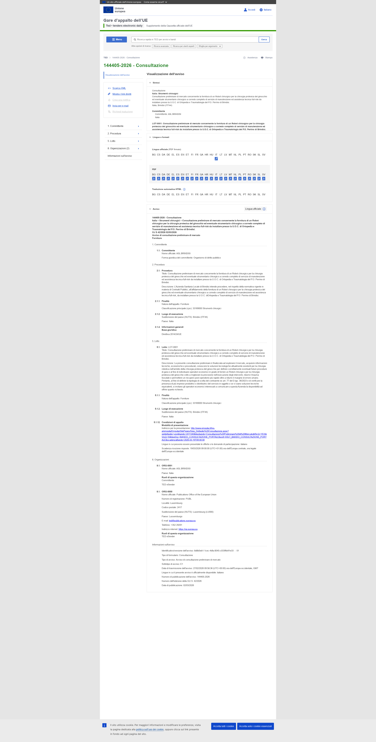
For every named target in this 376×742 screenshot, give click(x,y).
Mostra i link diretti (122, 94)
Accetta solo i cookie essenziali (255, 726)
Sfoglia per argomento (208, 46)
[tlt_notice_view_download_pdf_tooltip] (153, 178)
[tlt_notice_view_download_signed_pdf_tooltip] (216, 158)
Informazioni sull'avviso (120, 156)
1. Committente (115, 126)
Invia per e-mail (121, 106)
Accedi (251, 10)
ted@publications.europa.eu (182, 520)
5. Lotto (111, 141)
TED (106, 57)
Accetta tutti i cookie (223, 726)
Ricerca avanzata (161, 46)
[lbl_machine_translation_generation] (184, 189)
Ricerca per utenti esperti (183, 46)
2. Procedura (114, 133)
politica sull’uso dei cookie (150, 729)
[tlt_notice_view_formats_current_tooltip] (264, 208)
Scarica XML (119, 88)
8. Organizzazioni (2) (118, 148)
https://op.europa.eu (188, 529)
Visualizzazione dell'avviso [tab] (117, 75)
